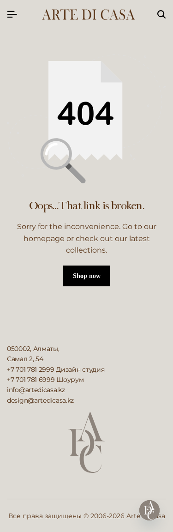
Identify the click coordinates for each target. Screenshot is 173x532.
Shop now (87, 275)
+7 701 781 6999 (31, 379)
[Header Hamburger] (12, 14)
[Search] (161, 15)
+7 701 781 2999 (30, 369)
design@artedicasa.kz (40, 400)
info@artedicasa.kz (36, 390)
